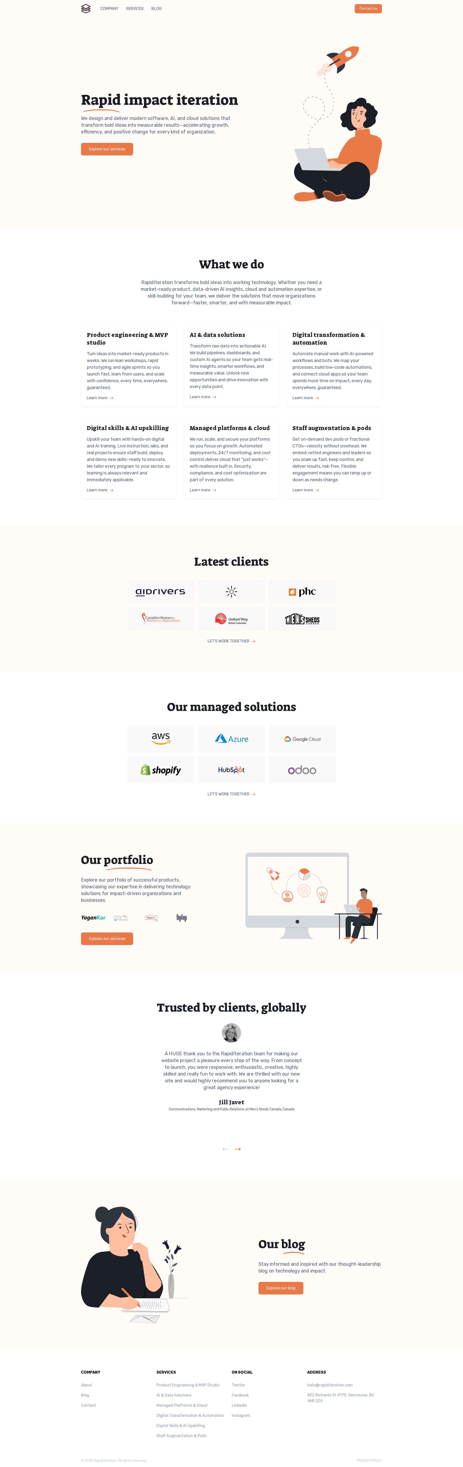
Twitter (238, 1385)
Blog (156, 8)
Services (135, 8)
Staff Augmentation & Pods (181, 1435)
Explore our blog (280, 1288)
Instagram (241, 1415)
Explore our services (107, 149)
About (86, 1385)
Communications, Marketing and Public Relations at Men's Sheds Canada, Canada (231, 1109)
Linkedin (239, 1405)
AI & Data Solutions (174, 1395)
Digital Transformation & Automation (190, 1415)
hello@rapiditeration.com (330, 1385)
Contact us (368, 9)
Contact (88, 1405)
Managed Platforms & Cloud (182, 1405)
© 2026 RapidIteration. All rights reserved (113, 1461)
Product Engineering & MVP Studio (188, 1385)
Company (109, 8)
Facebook (240, 1395)
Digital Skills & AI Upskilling (181, 1425)
